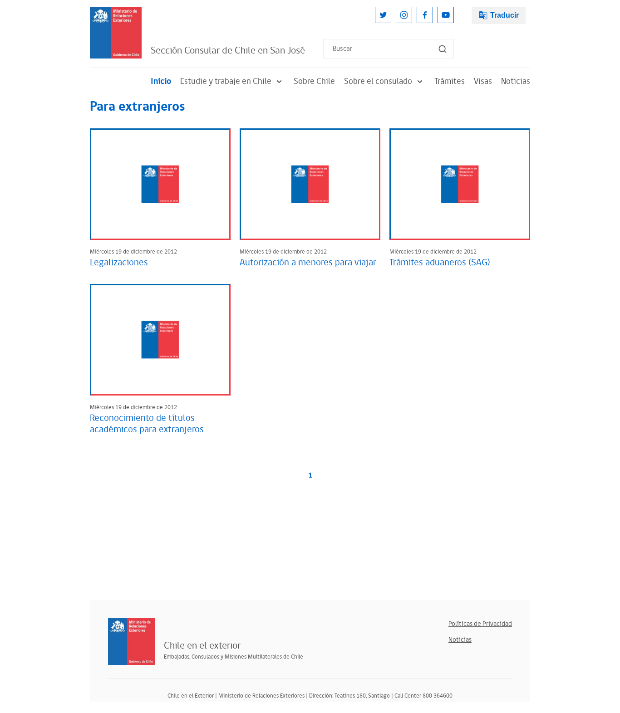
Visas (483, 81)
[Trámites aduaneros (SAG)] (459, 184)
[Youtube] (446, 15)
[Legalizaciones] (160, 184)
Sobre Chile (314, 81)
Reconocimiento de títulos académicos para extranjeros (147, 423)
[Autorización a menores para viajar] (310, 184)
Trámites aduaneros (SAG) (439, 262)
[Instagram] (404, 15)
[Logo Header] (116, 33)
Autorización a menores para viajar (308, 262)
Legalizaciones (119, 262)
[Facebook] (425, 15)
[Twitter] (383, 15)
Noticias (515, 81)
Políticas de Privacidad (480, 624)
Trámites (449, 81)
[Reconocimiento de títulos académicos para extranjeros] (160, 340)
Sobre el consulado (378, 81)
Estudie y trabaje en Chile (225, 81)
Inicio (161, 81)
